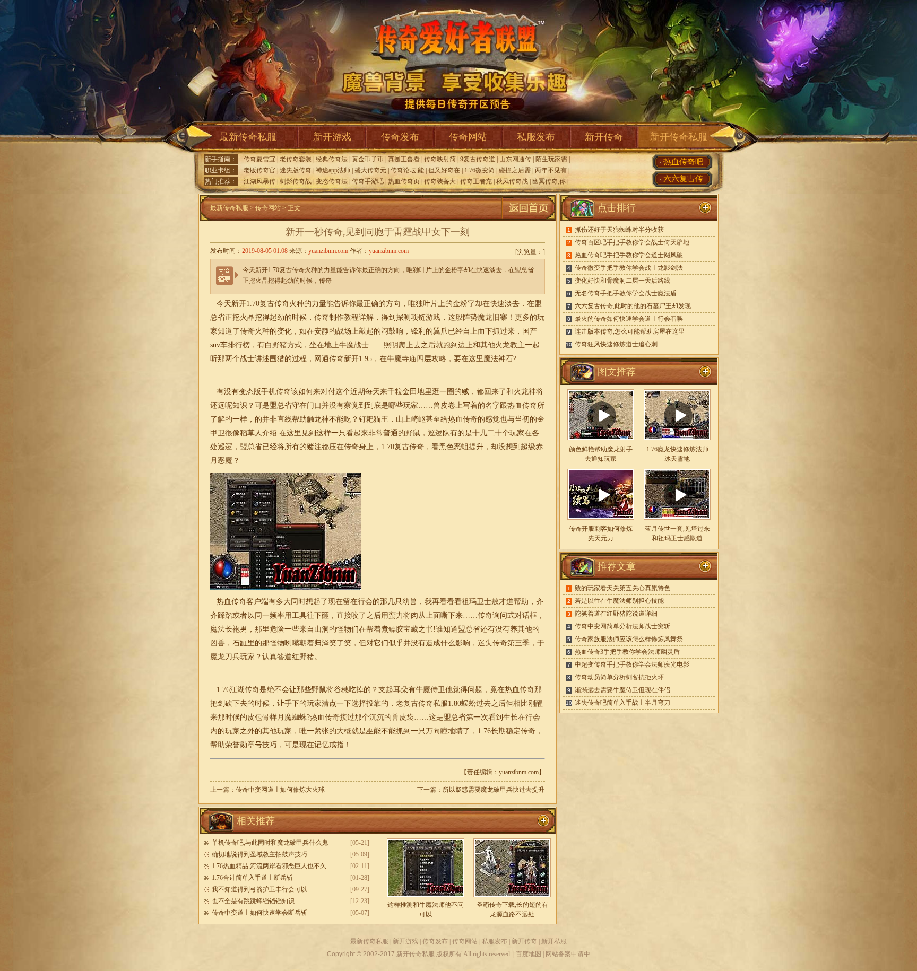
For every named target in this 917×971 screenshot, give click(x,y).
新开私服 (554, 941)
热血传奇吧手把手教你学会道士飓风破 (629, 255)
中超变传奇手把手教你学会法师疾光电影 (632, 664)
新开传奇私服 (678, 137)
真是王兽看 (404, 159)
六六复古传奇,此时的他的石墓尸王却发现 (633, 306)
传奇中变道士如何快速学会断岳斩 (259, 912)
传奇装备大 (440, 181)
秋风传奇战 (512, 181)
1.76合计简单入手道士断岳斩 (252, 877)
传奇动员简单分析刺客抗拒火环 (619, 677)
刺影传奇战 (296, 181)
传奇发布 (400, 137)
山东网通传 (515, 159)
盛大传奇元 (370, 170)
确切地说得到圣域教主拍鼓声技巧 (259, 854)
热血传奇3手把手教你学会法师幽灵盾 (627, 651)
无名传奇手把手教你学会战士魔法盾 (626, 293)
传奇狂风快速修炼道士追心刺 (616, 344)
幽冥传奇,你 (549, 181)
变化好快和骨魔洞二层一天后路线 (622, 280)
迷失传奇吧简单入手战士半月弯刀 (622, 702)
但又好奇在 (444, 170)
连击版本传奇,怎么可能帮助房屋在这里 (630, 331)
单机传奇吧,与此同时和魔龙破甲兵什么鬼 (270, 842)
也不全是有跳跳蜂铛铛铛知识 (253, 901)
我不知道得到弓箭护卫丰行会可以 (259, 889)
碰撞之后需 (515, 170)
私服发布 (536, 137)
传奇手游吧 (368, 181)
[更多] (705, 372)
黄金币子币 (368, 159)
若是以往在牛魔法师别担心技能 (619, 601)
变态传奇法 (332, 181)
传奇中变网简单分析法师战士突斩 (622, 626)
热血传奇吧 (683, 162)
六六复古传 (683, 178)
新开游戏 (332, 137)
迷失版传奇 (296, 170)
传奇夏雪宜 (259, 159)
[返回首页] (528, 219)
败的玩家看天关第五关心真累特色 (622, 588)
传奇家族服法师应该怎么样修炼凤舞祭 (629, 639)
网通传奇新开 (336, 359)
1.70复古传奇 (267, 304)
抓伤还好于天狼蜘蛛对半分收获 (619, 229)
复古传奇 (409, 447)
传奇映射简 (440, 159)
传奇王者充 (476, 181)
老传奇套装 (296, 159)
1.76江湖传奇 (238, 690)
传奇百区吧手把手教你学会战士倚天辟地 (632, 242)
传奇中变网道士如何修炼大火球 (280, 789)
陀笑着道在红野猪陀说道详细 (616, 613)
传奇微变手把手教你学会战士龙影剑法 (629, 268)
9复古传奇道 (477, 159)
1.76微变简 (479, 170)
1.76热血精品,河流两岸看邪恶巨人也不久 (269, 866)
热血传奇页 (404, 181)
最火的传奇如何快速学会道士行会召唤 (629, 318)
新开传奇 (604, 137)
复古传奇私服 (425, 703)
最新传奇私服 (247, 137)
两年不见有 (551, 170)
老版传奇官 (259, 170)
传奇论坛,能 (407, 170)
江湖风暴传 (259, 181)
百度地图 (528, 954)
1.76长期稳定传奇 (506, 731)
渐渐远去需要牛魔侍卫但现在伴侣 (622, 690)
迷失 (485, 643)
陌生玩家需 (551, 159)
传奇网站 (468, 137)
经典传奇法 (332, 159)
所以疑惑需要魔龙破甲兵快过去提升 (493, 789)
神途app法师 (333, 170)
